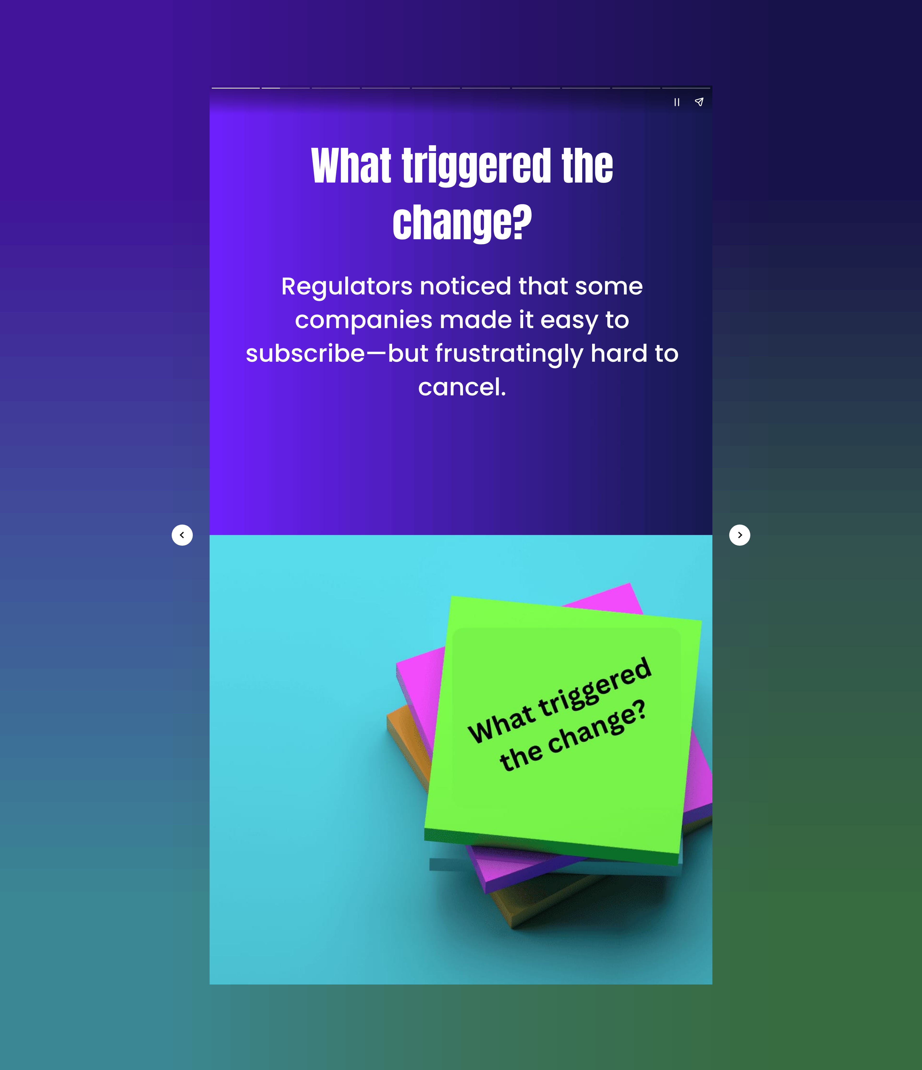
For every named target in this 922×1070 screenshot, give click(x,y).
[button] (677, 102)
